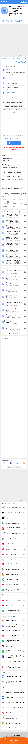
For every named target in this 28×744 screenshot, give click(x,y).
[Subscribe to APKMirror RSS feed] (24, 463)
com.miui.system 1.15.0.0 (12, 579)
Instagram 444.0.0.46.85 (12, 636)
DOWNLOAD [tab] (4, 58)
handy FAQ (6, 195)
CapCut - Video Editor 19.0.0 (13, 518)
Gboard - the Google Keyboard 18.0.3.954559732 (13, 625)
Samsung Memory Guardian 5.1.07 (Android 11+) (13, 215)
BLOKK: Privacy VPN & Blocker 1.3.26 (15, 697)
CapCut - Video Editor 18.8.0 (13, 507)
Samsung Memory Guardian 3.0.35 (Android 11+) (13, 249)
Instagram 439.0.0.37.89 (12, 549)
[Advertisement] (14, 41)
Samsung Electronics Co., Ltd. (8, 20)
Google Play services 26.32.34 (13, 610)
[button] (16, 62)
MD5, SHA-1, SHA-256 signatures (13, 92)
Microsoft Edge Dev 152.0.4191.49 (14, 707)
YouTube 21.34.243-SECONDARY (14, 600)
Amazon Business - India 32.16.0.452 (15, 702)
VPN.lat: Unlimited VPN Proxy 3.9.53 (14, 723)
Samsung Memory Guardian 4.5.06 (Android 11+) (13, 232)
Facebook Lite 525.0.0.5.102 (13, 661)
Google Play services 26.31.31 (13, 590)
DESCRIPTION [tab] (19, 58)
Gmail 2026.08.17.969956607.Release (13, 667)
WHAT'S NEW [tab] (11, 58)
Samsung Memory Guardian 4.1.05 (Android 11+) (13, 238)
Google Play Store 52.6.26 (12, 538)
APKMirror (6, 2)
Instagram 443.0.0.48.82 (12, 620)
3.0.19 (10, 158)
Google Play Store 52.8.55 (12, 569)
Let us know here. (17, 735)
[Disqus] (14, 398)
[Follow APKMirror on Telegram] (17, 463)
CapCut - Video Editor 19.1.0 (13, 512)
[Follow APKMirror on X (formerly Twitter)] (4, 463)
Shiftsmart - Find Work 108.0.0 (13, 676)
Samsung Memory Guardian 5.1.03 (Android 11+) (13, 220)
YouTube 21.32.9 (10, 605)
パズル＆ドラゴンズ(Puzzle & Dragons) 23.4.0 (13, 656)
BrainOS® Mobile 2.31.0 (12, 718)
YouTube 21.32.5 (10, 544)
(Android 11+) (14, 21)
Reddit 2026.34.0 (10, 595)
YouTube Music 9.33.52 (11, 554)
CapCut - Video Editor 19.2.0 (13, 630)
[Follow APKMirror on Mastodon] (11, 463)
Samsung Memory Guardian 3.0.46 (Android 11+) (13, 244)
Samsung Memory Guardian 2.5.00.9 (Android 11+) (13, 261)
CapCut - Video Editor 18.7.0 (13, 533)
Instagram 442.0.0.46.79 (12, 574)
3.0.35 (8, 21)
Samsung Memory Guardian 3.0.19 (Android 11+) (13, 255)
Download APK (15, 142)
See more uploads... (14, 333)
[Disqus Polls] (14, 359)
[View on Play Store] (19, 62)
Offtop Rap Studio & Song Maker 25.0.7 (15, 692)
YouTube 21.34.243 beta (12, 584)
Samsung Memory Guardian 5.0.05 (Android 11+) (13, 226)
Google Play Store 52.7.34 (12, 523)
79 (11, 69)
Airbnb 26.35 (9, 713)
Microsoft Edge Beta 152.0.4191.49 (14, 687)
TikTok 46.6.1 (9, 646)
